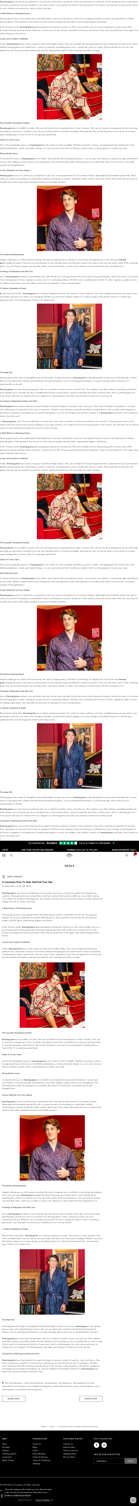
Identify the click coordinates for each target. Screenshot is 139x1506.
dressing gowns (65, 1383)
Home (43, 1426)
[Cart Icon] (135, 855)
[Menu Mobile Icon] (4, 855)
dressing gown (51, 1383)
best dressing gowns (14, 1383)
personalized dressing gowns (29, 1389)
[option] (28, 850)
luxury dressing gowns (84, 1386)
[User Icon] (127, 855)
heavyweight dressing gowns (40, 1386)
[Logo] (69, 855)
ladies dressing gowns (63, 1386)
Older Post (14, 1399)
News (52, 1426)
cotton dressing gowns (34, 1383)
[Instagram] (104, 1445)
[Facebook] (96, 1445)
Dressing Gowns (23, 13)
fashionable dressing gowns (14, 1386)
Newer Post (90, 1399)
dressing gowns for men (83, 1383)
